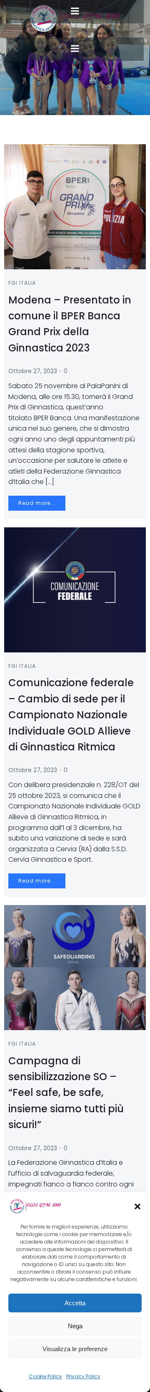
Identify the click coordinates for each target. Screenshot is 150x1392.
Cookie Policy (45, 1376)
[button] (137, 1206)
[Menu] (75, 49)
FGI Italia (22, 282)
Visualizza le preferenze (75, 1348)
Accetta (75, 1303)
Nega (75, 1325)
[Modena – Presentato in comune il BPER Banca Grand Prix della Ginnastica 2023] (75, 206)
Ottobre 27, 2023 (32, 371)
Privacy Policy (83, 1376)
